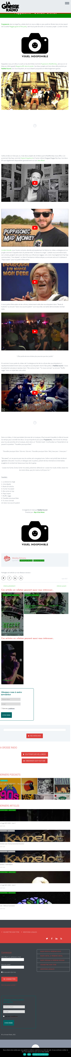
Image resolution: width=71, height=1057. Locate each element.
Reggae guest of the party (18, 26)
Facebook (9, 578)
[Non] (69, 1052)
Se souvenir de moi (9, 972)
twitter (47, 938)
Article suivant (61, 586)
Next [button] (69, 789)
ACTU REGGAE (28, 595)
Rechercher (35, 736)
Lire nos (9, 708)
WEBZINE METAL (11, 830)
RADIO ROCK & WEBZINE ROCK (50, 951)
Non (29, 1054)
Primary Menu (67, 3)
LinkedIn (15, 578)
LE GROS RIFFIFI (4, 780)
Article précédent (9, 586)
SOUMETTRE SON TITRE (11, 932)
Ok (24, 1054)
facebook (51, 938)
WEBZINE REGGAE (38, 560)
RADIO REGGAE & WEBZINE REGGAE (52, 960)
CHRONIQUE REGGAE (26, 560)
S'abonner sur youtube (35, 761)
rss (61, 938)
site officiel (41, 160)
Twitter (3, 578)
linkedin (56, 938)
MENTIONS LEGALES (30, 932)
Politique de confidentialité (40, 1054)
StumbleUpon (21, 578)
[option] (35, 614)
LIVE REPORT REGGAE (7, 595)
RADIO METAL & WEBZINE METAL (51, 956)
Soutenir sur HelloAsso (35, 754)
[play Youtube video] (34, 91)
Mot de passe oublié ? (8, 985)
